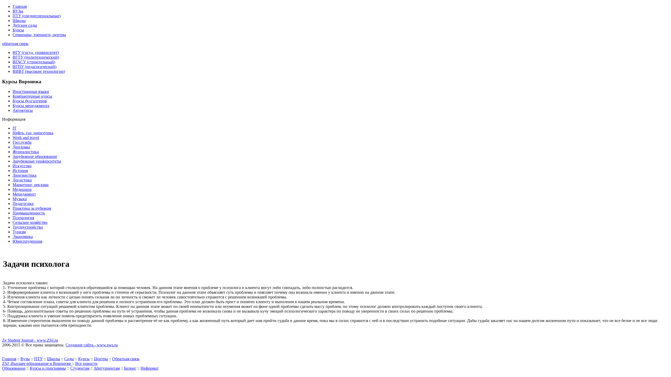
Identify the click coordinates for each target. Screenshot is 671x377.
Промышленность (29, 213)
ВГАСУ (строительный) (34, 62)
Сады (69, 359)
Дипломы (21, 147)
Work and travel (26, 137)
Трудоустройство (28, 227)
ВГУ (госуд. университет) (36, 52)
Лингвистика (24, 175)
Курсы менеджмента (31, 105)
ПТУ (38, 359)
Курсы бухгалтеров (30, 101)
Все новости (86, 363)
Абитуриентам (107, 368)
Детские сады (25, 25)
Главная (20, 6)
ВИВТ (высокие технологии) (39, 71)
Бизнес (130, 368)
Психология (23, 217)
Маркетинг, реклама (30, 184)
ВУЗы (18, 11)
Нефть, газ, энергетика (33, 133)
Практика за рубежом (32, 208)
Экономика (23, 236)
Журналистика (26, 151)
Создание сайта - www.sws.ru (92, 345)
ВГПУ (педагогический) (34, 66)
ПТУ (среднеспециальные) (37, 16)
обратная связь (15, 43)
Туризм (19, 232)
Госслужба (22, 142)
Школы (19, 20)
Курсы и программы (48, 368)
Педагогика (23, 203)
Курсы (18, 30)
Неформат (149, 368)
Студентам (79, 368)
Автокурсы (23, 110)
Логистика (22, 180)
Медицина (22, 189)
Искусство (22, 166)
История (20, 170)
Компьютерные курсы (32, 96)
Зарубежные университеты (37, 161)
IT (15, 128)
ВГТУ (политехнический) (36, 57)
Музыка (20, 199)
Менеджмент (24, 194)
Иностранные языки (31, 91)
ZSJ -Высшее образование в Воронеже (37, 363)
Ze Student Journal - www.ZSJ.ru (30, 340)
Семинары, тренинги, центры (39, 34)
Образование (13, 368)
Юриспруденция (27, 241)
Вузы (25, 359)
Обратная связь (125, 359)
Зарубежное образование (35, 156)
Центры (101, 359)
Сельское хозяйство (30, 222)
